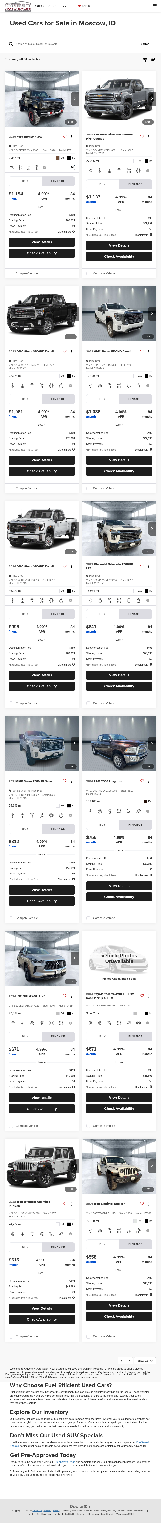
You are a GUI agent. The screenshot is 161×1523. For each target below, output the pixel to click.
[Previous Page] (121, 1360)
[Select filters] (145, 59)
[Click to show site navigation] (155, 6)
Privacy (56, 1510)
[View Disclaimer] (44, 168)
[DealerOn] (80, 1506)
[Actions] (71, 136)
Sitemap (47, 1510)
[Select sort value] (152, 59)
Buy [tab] (25, 181)
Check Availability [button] (42, 253)
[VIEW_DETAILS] (119, 958)
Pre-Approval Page (64, 1461)
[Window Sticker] (72, 167)
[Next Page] (129, 1360)
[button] (75, 99)
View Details (42, 242)
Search (145, 43)
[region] (42, 219)
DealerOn (37, 1510)
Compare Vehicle (27, 273)
